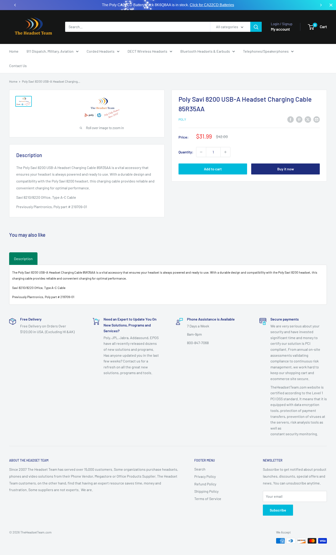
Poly (182, 119)
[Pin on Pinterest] (299, 119)
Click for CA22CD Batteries (212, 5)
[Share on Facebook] (290, 119)
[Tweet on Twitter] (308, 119)
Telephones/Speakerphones (266, 51)
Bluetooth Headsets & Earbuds (205, 51)
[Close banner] (331, 5)
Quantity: (186, 152)
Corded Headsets (101, 51)
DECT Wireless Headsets (147, 51)
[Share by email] (316, 119)
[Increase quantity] (225, 152)
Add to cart (213, 169)
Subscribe (278, 510)
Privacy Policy (205, 476)
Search (199, 469)
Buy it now (285, 169)
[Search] (256, 27)
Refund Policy (205, 484)
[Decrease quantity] (201, 152)
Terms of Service (207, 498)
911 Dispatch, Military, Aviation (50, 51)
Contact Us (18, 65)
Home (14, 51)
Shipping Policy (206, 491)
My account (280, 29)
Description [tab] (23, 258)
